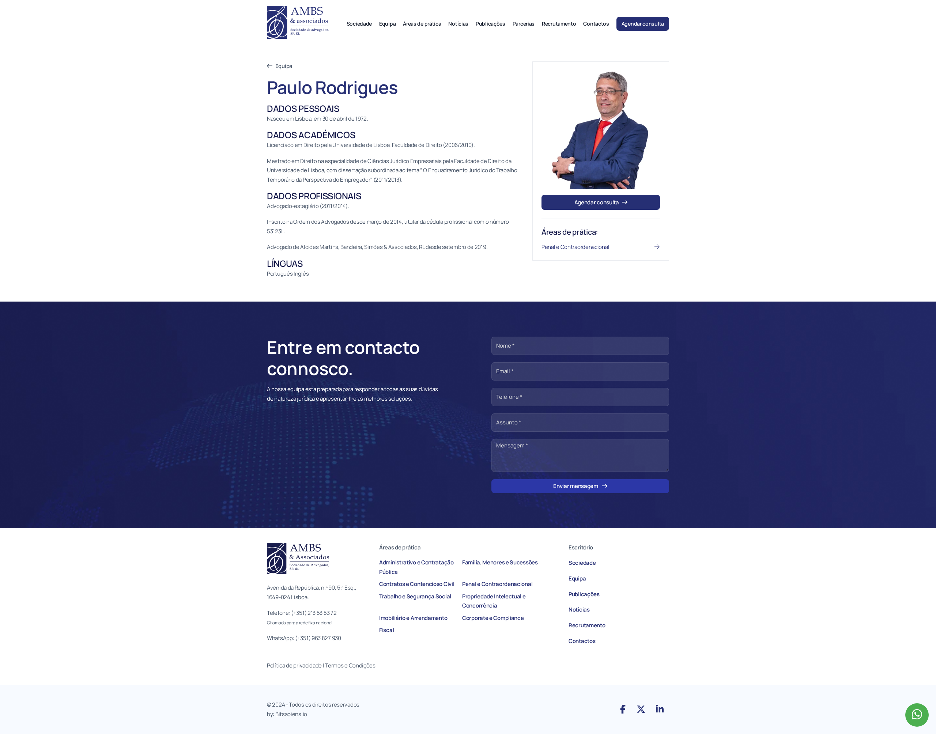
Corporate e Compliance (493, 618)
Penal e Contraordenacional (497, 584)
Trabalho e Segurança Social (415, 596)
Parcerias (524, 23)
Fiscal (386, 630)
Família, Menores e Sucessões (500, 562)
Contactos (596, 23)
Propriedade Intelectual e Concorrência (494, 601)
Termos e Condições (350, 665)
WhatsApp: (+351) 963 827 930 (304, 638)
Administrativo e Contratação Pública (416, 567)
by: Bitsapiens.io (287, 714)
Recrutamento (559, 23)
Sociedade (359, 23)
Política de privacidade (294, 665)
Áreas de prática (422, 23)
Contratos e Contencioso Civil (416, 584)
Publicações (490, 23)
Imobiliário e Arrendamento (413, 618)
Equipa (387, 23)
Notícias (458, 23)
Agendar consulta (643, 23)
